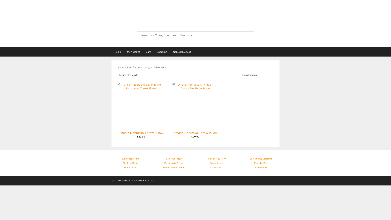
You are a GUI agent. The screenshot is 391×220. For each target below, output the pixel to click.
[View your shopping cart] (276, 52)
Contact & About (182, 51)
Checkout (162, 51)
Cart (148, 51)
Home (118, 51)
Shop (129, 67)
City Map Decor (136, 10)
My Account (133, 51)
